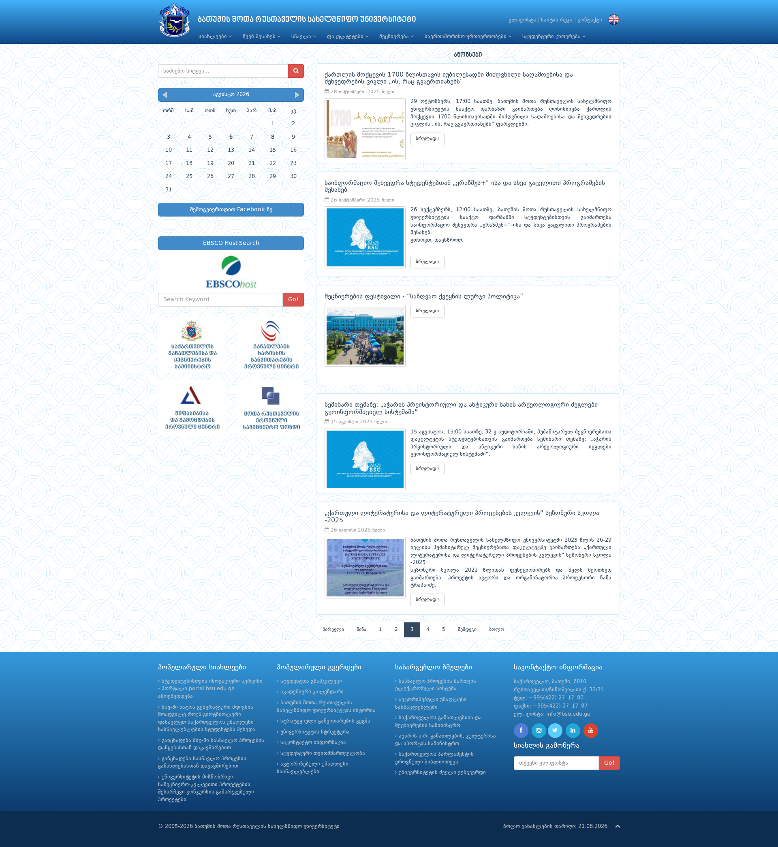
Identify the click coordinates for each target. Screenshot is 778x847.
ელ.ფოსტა (522, 20)
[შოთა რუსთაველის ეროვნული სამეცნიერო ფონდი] (270, 408)
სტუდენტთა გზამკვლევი (311, 681)
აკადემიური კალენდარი (312, 692)
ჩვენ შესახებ (260, 36)
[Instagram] (539, 730)
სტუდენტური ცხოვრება (552, 36)
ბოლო (496, 629)
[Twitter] (555, 730)
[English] (612, 20)
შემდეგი (467, 629)
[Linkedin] (573, 730)
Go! (293, 299)
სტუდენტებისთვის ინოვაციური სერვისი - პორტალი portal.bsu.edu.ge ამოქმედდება (210, 689)
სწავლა (302, 36)
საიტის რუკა (557, 20)
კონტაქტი (589, 20)
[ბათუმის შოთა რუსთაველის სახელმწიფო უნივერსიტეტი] (174, 22)
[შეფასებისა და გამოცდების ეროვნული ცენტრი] (191, 408)
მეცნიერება (394, 36)
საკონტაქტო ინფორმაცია (313, 742)
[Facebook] (521, 730)
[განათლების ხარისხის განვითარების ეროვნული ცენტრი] (270, 345)
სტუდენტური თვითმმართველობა (322, 753)
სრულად (427, 138)
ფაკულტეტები (346, 36)
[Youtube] (591, 730)
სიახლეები (214, 36)
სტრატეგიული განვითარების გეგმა (325, 721)
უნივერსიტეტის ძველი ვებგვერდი (442, 772)
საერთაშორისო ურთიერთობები (466, 36)
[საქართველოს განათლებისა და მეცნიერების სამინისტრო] (191, 345)
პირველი (333, 629)
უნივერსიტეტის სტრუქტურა (315, 732)
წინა (361, 629)
